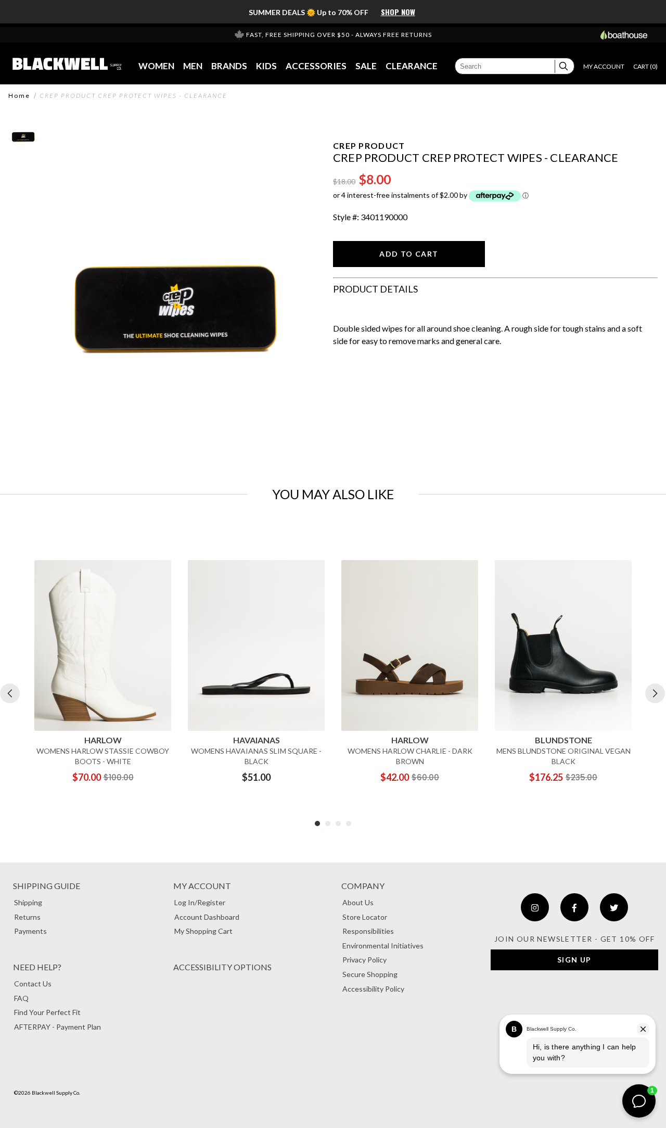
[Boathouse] (623, 35)
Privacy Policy (364, 959)
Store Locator (364, 916)
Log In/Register (199, 902)
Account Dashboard (206, 916)
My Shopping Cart (203, 931)
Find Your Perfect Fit (47, 1012)
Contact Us (33, 983)
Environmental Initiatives (383, 945)
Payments (30, 931)
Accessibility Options (222, 967)
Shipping (28, 902)
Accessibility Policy (373, 988)
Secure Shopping (370, 974)
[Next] (655, 693)
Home (19, 96)
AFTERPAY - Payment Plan (57, 1026)
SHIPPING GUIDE (46, 886)
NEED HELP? (37, 967)
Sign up (574, 959)
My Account (202, 886)
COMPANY (363, 886)
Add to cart (408, 253)
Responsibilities (368, 931)
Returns (27, 916)
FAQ (21, 998)
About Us (358, 902)
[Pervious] (10, 693)
